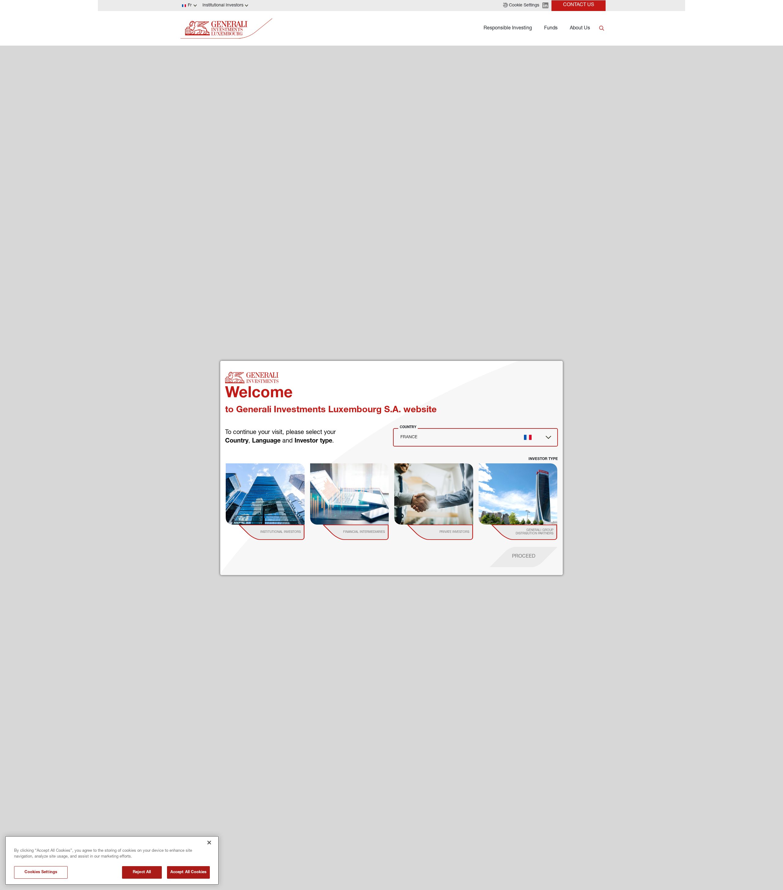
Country (408, 427)
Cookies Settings (40, 872)
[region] (112, 860)
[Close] (209, 842)
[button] (521, 5)
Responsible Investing (508, 28)
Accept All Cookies (188, 872)
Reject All (142, 872)
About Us (580, 28)
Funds (551, 28)
